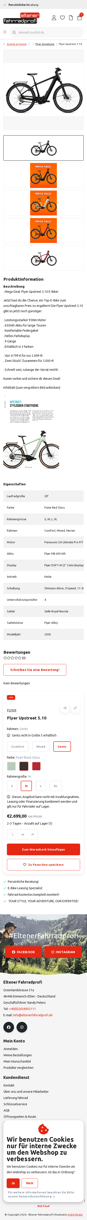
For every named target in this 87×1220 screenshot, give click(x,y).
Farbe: (23, 757)
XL (56, 785)
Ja (13, 1183)
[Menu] (4, 32)
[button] (65, 708)
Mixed (41, 746)
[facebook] (8, 1027)
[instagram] (22, 1027)
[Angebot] (71, 18)
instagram (65, 952)
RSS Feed (43, 1206)
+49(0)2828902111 (22, 1009)
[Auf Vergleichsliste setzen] (75, 708)
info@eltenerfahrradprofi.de (33, 1015)
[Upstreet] (31, 433)
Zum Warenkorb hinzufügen (43, 849)
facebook (26, 952)
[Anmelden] (54, 18)
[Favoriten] (62, 18)
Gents (62, 746)
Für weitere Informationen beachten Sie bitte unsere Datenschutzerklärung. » (41, 1194)
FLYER (11, 710)
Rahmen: (17, 729)
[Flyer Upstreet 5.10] (43, 89)
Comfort (17, 746)
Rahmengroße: (19, 776)
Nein (29, 1183)
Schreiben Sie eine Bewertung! (34, 670)
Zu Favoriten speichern (46, 864)
